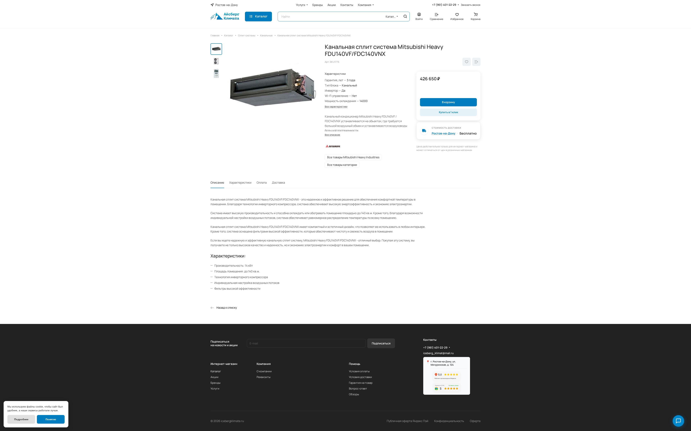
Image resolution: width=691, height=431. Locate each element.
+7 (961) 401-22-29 (444, 4)
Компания (264, 364)
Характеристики (240, 183)
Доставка (278, 183)
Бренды (215, 383)
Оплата (262, 183)
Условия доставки (360, 377)
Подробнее (21, 419)
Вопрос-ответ (358, 388)
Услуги (215, 388)
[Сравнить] (476, 62)
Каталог (216, 371)
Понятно (51, 419)
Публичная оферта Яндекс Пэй (407, 421)
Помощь (354, 364)
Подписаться (381, 343)
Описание (217, 183)
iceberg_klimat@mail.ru (438, 353)
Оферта (475, 421)
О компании (264, 371)
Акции (214, 377)
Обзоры (354, 394)
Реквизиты (263, 377)
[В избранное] (466, 62)
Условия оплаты (359, 371)
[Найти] (405, 16)
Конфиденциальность (449, 421)
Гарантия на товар (360, 383)
